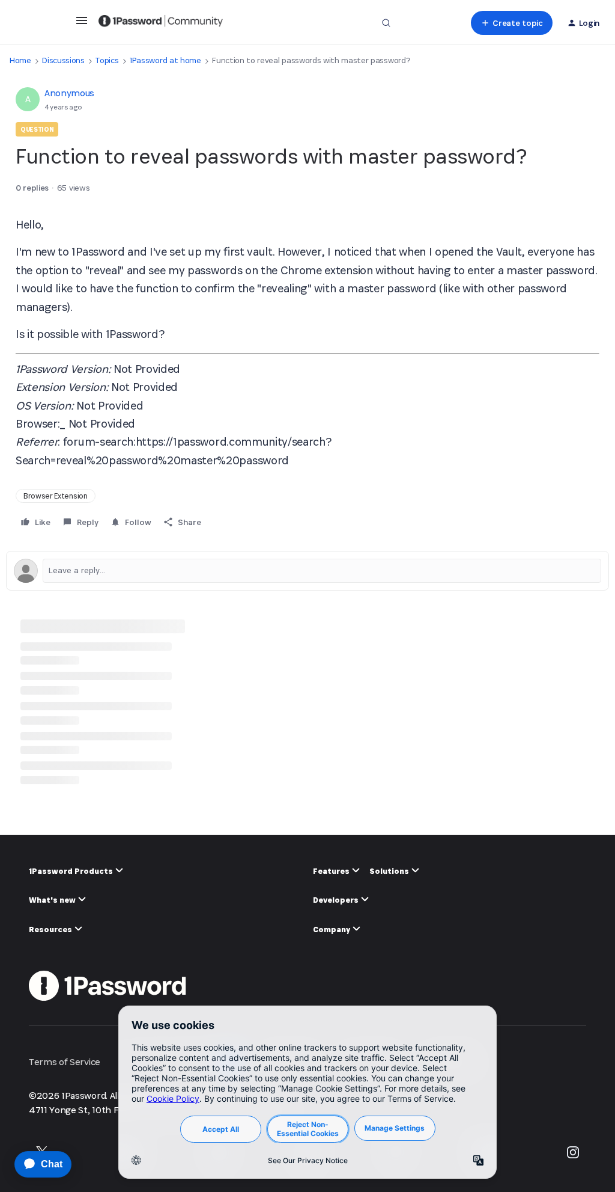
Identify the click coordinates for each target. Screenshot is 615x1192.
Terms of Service (64, 1061)
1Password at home (165, 60)
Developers (336, 900)
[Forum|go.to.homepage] (160, 23)
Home (20, 60)
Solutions (390, 871)
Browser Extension (55, 496)
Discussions (63, 60)
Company (332, 929)
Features (332, 871)
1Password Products (72, 871)
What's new (53, 900)
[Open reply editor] (307, 570)
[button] (81, 24)
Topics (106, 60)
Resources (51, 929)
